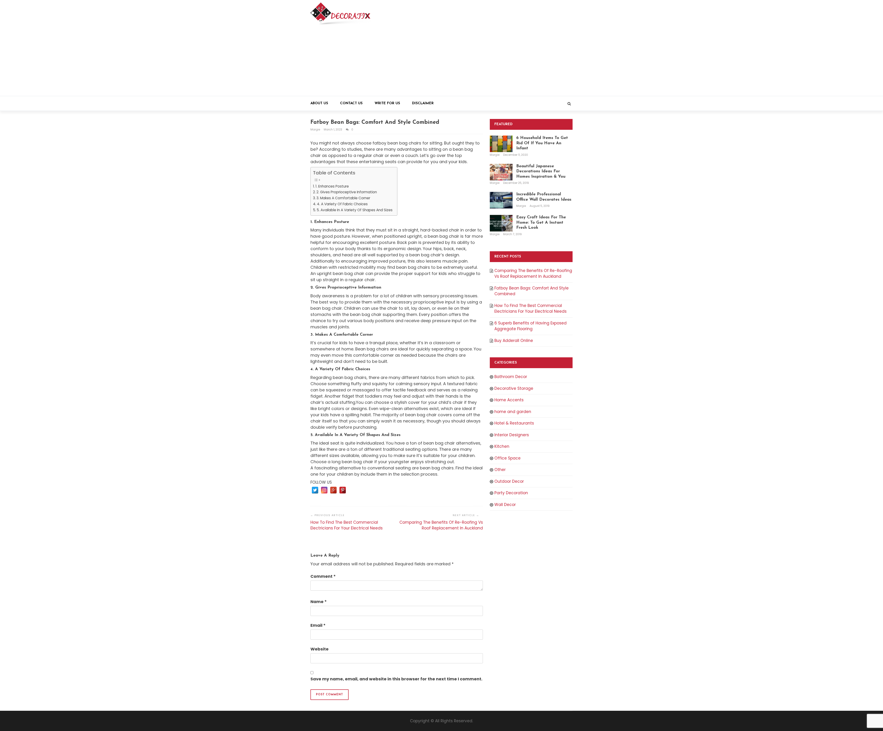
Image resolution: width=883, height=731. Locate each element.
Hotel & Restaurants (514, 423)
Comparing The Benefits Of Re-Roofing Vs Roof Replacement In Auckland (441, 525)
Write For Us (387, 103)
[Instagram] (324, 490)
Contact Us (351, 103)
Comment (323, 576)
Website (319, 649)
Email (318, 625)
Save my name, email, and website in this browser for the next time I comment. (396, 679)
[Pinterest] (342, 490)
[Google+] (333, 490)
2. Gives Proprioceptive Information (346, 192)
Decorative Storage (513, 388)
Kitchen (501, 446)
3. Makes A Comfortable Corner (343, 198)
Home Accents (509, 400)
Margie (315, 129)
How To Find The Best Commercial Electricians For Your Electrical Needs (346, 525)
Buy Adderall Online (513, 340)
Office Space (507, 458)
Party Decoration (511, 493)
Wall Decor (505, 504)
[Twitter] (315, 490)
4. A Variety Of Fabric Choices (342, 204)
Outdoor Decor (509, 481)
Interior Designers (511, 435)
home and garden (512, 411)
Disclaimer (423, 103)
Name (318, 601)
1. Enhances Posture (332, 186)
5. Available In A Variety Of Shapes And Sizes (355, 210)
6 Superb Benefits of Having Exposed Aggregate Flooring (530, 326)
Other (500, 469)
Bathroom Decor (510, 376)
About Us (319, 103)
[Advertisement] (441, 61)
